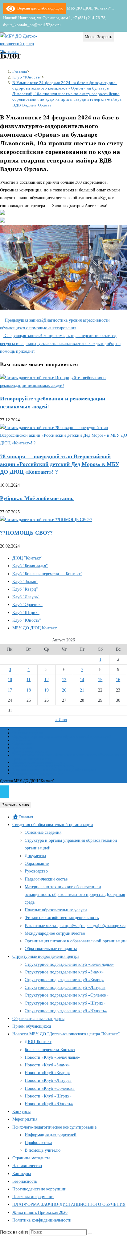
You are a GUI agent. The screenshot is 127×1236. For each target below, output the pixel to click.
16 (118, 679)
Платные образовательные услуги (38, 762)
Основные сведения (27, 733)
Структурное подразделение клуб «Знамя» (64, 972)
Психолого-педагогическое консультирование (54, 1127)
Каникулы (21, 1173)
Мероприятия (24, 1119)
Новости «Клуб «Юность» (49, 1104)
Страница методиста (31, 1158)
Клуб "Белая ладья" (30, 566)
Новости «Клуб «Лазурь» (48, 1080)
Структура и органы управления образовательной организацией (61, 736)
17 (10, 690)
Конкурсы (21, 1111)
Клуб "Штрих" (25, 612)
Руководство (22, 747)
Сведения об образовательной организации (45, 729)
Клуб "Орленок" (27, 604)
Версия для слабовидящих (39, 8)
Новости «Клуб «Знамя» (47, 1065)
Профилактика (38, 1142)
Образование (22, 744)
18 (29, 690)
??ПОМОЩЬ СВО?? (26, 533)
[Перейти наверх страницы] (4, 791)
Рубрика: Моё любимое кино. (37, 498)
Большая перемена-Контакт (50, 1049)
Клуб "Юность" (26, 620)
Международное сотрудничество (37, 773)
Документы (21, 740)
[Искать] (90, 1233)
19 (46, 690)
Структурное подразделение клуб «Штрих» (65, 1003)
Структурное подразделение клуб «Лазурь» (65, 987)
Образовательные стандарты (51, 948)
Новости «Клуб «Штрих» (48, 1096)
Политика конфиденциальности (42, 1220)
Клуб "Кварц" (25, 589)
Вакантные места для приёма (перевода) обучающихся (54, 770)
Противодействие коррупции (39, 1189)
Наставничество (27, 1165)
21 (82, 690)
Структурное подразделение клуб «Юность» (66, 1011)
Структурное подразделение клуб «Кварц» (64, 979)
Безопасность (24, 1181)
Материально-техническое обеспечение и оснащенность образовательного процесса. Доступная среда (68, 757)
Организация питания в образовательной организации (76, 941)
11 (29, 679)
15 (100, 679)
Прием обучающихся (31, 1026)
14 (82, 679)
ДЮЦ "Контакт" (27, 558)
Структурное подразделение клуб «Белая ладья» (69, 964)
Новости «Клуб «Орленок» (50, 1088)
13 (64, 679)
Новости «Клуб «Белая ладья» (52, 1057)
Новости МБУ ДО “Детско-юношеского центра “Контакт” (66, 1034)
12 (46, 679)
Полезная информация (33, 1196)
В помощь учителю (42, 1150)
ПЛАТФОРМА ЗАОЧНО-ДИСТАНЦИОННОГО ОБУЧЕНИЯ (68, 1204)
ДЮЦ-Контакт (38, 1041)
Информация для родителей (50, 1135)
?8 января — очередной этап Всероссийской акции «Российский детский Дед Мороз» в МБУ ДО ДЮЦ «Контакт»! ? (59, 464)
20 (64, 690)
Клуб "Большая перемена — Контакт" (47, 574)
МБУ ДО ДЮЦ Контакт (34, 628)
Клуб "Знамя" (25, 581)
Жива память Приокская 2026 (40, 1212)
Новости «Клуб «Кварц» (47, 1072)
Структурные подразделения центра (45, 956)
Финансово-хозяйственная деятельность (43, 766)
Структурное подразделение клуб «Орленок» (67, 995)
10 (10, 679)
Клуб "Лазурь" (25, 597)
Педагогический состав (30, 751)
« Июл (61, 719)
